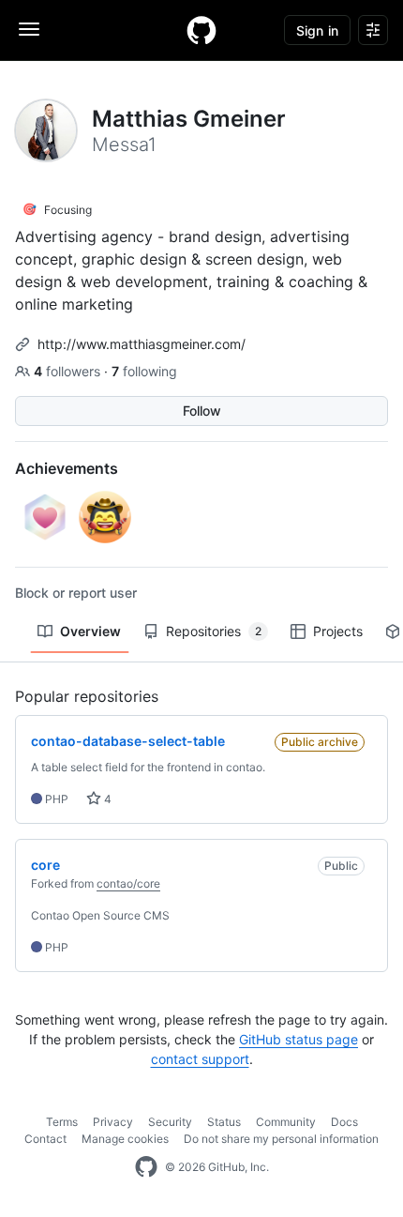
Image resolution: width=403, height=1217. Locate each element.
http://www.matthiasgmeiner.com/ (141, 344)
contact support (200, 1059)
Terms (62, 1122)
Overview (90, 631)
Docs (344, 1122)
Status (224, 1122)
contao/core (128, 883)
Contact (45, 1139)
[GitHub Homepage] (146, 1167)
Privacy (113, 1122)
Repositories (213, 631)
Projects (338, 631)
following (144, 371)
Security (170, 1122)
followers (69, 371)
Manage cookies (125, 1139)
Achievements (66, 468)
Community (286, 1122)
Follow (202, 410)
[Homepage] (201, 30)
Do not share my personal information (281, 1139)
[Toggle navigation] (29, 29)
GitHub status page (298, 1039)
